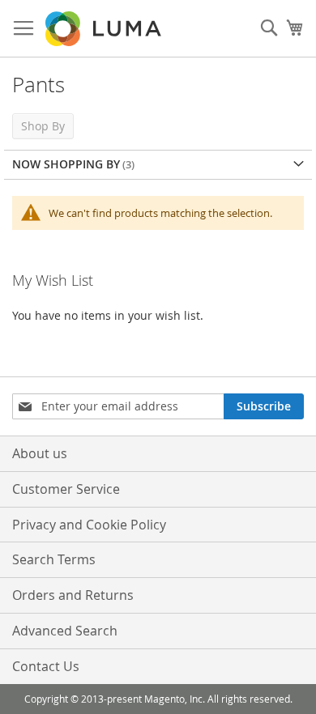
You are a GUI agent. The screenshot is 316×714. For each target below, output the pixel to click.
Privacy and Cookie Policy (89, 524)
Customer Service (66, 489)
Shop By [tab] (43, 126)
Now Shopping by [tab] (66, 164)
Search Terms (54, 559)
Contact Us (45, 666)
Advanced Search (64, 631)
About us (39, 453)
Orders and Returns (73, 595)
